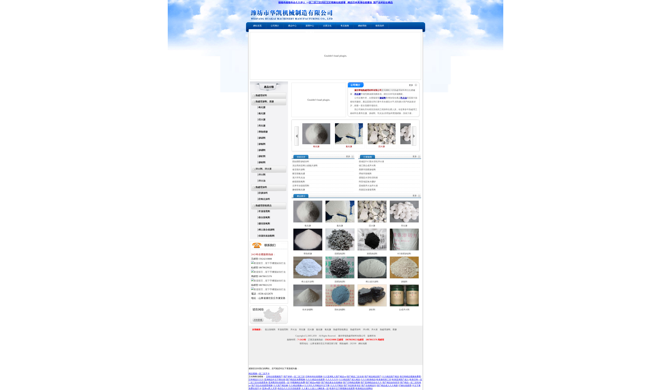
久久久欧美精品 (368, 379)
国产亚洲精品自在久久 (371, 382)
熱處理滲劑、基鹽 (388, 329)
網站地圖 (362, 343)
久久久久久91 (332, 379)
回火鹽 (262, 119)
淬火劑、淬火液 (264, 168)
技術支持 (301, 157)
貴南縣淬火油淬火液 (368, 185)
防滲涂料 (263, 193)
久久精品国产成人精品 (349, 379)
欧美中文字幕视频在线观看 (342, 388)
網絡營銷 (362, 25)
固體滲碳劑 (340, 253)
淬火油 (262, 180)
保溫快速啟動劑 (267, 235)
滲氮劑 (262, 144)
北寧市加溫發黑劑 (300, 185)
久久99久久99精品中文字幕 (316, 385)
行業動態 (367, 157)
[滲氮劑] (404, 278)
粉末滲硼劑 (307, 309)
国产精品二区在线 (355, 376)
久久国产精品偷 (280, 385)
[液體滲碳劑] (372, 250)
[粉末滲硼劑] (307, 306)
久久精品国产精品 (390, 376)
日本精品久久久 (256, 379)
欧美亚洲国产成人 (400, 379)
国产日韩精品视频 (351, 382)
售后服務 (345, 25)
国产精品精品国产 (373, 376)
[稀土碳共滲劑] (307, 278)
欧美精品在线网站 (364, 388)
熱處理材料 (261, 95)
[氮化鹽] (340, 222)
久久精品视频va (296, 385)
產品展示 (301, 196)
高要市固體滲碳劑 (367, 169)
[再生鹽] (404, 222)
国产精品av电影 (313, 382)
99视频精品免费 (297, 382)
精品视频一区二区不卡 (259, 373)
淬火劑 (262, 174)
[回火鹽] (372, 222)
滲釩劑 (262, 156)
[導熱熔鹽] (307, 250)
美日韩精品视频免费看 (410, 376)
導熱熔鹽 (263, 131)
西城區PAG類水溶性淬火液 (371, 161)
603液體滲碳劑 (404, 253)
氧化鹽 (262, 107)
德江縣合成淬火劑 (367, 165)
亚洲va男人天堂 (269, 388)
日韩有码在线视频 (313, 376)
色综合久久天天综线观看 (289, 388)
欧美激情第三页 (383, 379)
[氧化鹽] (307, 222)
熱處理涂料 (261, 187)
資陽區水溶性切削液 (368, 177)
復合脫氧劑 (264, 217)
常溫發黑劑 (264, 211)
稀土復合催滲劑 (267, 229)
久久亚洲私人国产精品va (334, 376)
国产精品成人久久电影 (387, 385)
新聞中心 (310, 25)
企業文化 (327, 25)
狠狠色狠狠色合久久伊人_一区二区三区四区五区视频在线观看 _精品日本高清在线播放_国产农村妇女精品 (335, 2)
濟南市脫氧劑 (365, 173)
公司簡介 (275, 25)
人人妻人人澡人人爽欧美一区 (315, 388)
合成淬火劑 (404, 309)
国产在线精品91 (368, 385)
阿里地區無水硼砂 (367, 181)
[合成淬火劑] (404, 306)
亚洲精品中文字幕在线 (274, 379)
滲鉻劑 (262, 162)
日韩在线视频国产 (274, 376)
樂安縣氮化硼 (298, 173)
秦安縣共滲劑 (298, 169)
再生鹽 (262, 125)
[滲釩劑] (372, 306)
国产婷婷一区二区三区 (294, 376)
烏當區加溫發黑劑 (367, 189)
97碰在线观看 (405, 385)
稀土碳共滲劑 (307, 281)
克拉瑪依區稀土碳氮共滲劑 (305, 165)
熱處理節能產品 (264, 205)
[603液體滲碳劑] (404, 250)
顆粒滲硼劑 (340, 309)
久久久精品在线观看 (315, 379)
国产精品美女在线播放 (331, 382)
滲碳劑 (262, 138)
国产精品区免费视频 (295, 379)
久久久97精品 (336, 385)
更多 (411, 85)
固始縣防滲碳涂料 (300, 161)
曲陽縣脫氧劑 (298, 181)
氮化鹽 (262, 113)
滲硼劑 (262, 150)
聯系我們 (380, 25)
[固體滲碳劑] (340, 250)
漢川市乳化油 (298, 177)
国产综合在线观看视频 (261, 385)
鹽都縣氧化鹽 (298, 189)
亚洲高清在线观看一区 (278, 382)
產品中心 (292, 25)
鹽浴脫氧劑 (264, 223)
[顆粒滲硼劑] (340, 306)
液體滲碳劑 (372, 253)
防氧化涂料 (264, 199)
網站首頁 (257, 25)
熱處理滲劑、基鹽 (265, 101)
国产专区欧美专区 (352, 385)
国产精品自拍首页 (391, 382)
